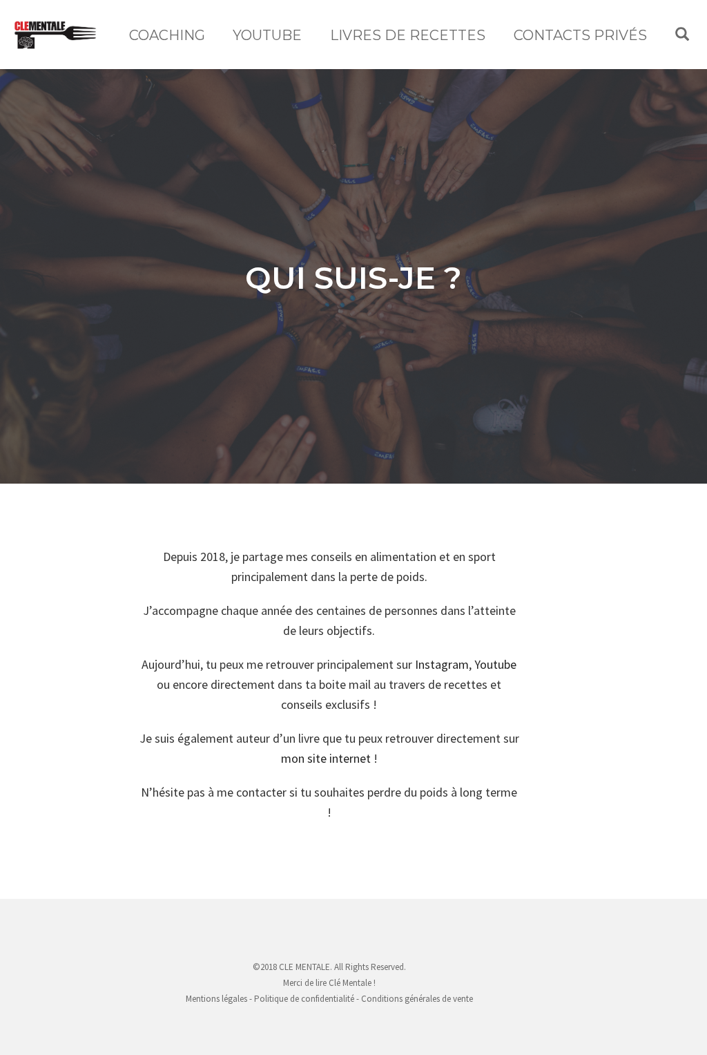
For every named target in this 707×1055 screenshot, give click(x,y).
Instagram (442, 664)
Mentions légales (216, 999)
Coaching (167, 35)
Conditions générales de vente (417, 999)
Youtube (495, 664)
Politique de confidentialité (304, 999)
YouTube (267, 35)
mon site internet (326, 758)
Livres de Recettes (407, 35)
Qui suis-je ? (353, 277)
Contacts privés (580, 35)
